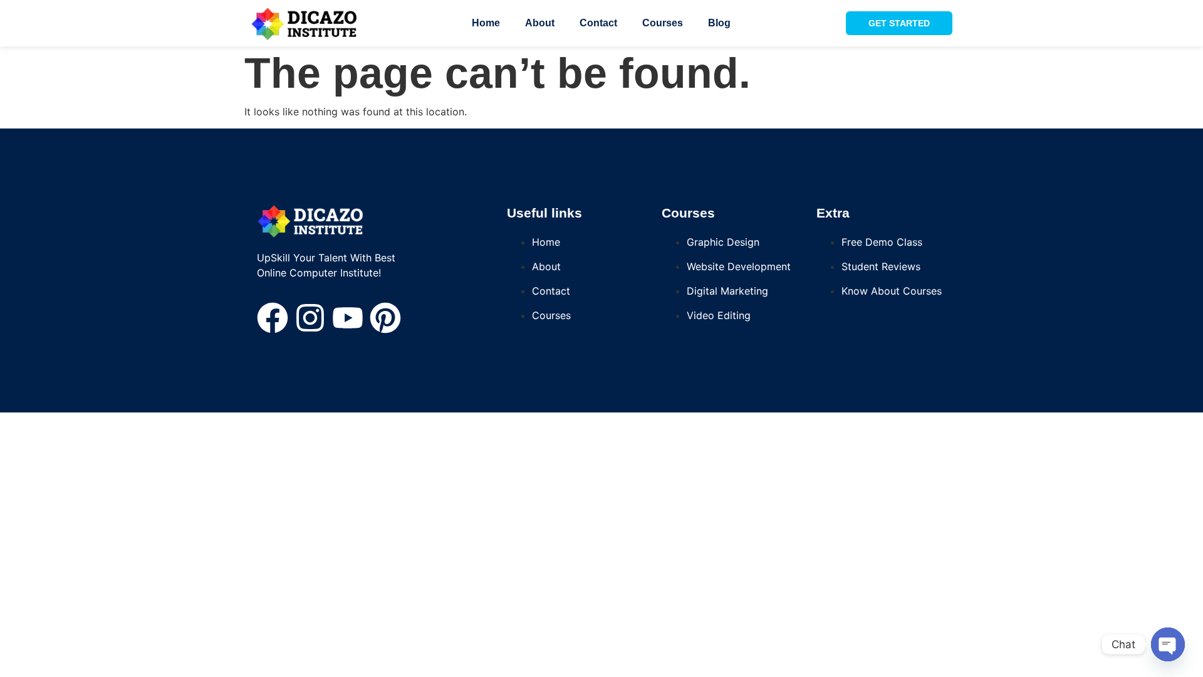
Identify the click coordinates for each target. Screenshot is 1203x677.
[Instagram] (310, 317)
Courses (662, 23)
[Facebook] (272, 317)
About (540, 23)
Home (486, 23)
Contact (598, 23)
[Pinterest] (385, 317)
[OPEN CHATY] (1168, 644)
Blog (719, 23)
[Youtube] (347, 317)
